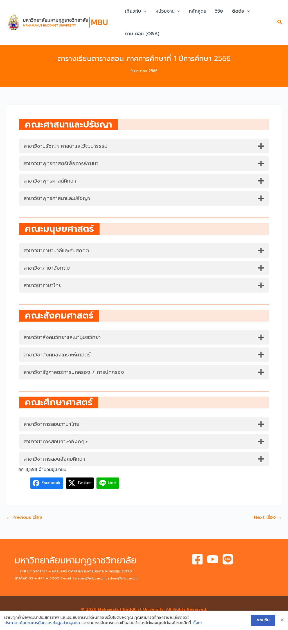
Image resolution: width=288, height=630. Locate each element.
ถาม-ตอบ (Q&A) (142, 33)
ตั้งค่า (197, 623)
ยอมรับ (263, 620)
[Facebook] (197, 559)
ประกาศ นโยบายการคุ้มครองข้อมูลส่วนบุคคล (42, 623)
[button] (144, 11)
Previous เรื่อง (24, 517)
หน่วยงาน (165, 11)
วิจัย (219, 11)
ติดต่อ (238, 11)
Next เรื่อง (268, 517)
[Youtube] (213, 559)
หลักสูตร (197, 11)
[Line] (228, 559)
